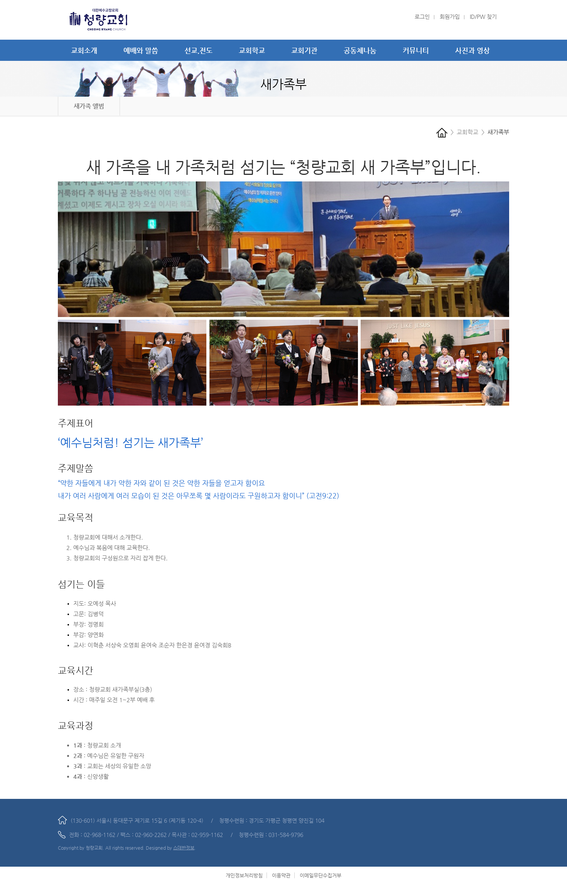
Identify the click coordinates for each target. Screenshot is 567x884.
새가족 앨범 (89, 106)
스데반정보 (183, 847)
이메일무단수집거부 (320, 875)
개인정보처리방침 (244, 875)
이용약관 (281, 875)
